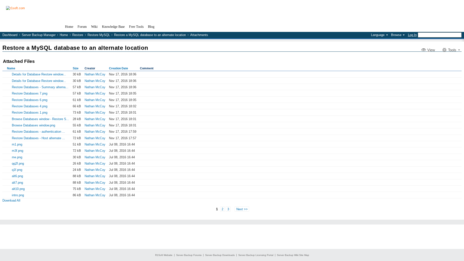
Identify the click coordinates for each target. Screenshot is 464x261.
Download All (11, 200)
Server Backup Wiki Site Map (293, 255)
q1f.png (17, 170)
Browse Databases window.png (33, 125)
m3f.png (17, 150)
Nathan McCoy (95, 74)
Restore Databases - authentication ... (38, 131)
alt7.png (17, 182)
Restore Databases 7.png (29, 93)
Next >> (242, 209)
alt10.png (18, 189)
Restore (77, 35)
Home (64, 35)
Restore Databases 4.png (29, 106)
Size (76, 68)
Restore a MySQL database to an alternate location (150, 35)
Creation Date (118, 68)
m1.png (17, 144)
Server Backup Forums (189, 255)
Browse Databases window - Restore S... (40, 119)
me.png (17, 157)
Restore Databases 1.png (29, 112)
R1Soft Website (164, 255)
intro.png (18, 195)
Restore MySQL (98, 35)
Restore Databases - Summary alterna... (40, 87)
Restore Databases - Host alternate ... (38, 138)
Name (11, 68)
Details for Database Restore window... (39, 74)
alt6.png (17, 176)
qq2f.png (18, 163)
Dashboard (9, 35)
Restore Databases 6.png (29, 100)
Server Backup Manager (39, 35)
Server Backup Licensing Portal (255, 255)
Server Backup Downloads (220, 255)
